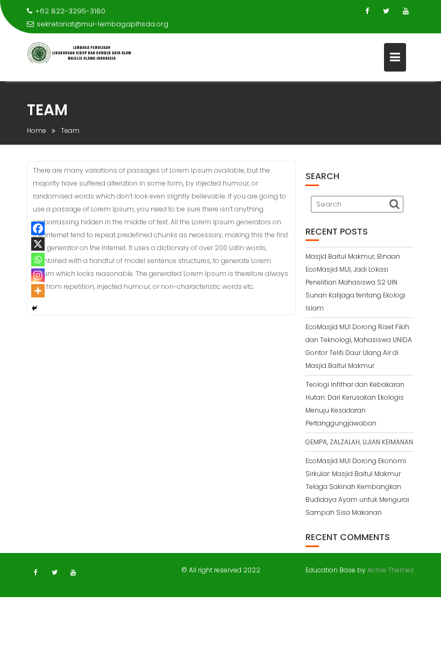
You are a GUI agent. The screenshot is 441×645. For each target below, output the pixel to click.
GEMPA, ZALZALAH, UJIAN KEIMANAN (359, 441)
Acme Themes (390, 570)
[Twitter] (386, 11)
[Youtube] (405, 11)
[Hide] (34, 308)
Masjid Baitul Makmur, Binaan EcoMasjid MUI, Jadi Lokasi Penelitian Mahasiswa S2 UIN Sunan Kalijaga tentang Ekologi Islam (355, 282)
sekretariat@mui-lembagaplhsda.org (102, 24)
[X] (38, 244)
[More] (38, 290)
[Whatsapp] (38, 259)
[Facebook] (366, 11)
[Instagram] (38, 275)
